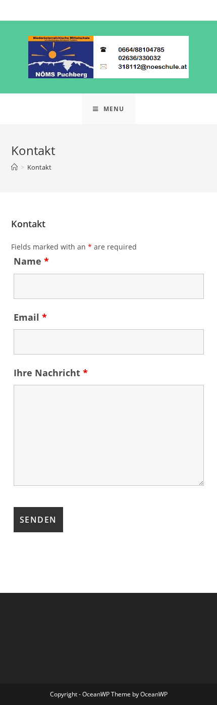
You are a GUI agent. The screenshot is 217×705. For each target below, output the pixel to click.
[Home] (14, 167)
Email (30, 317)
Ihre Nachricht (51, 373)
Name (31, 261)
